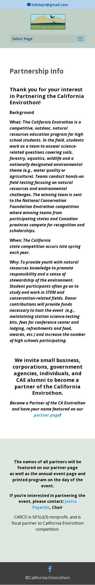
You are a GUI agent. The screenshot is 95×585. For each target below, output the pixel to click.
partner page (47, 415)
